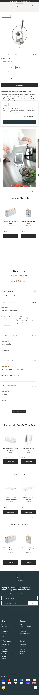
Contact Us (23, 631)
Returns (22, 629)
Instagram (23, 644)
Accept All (19, 121)
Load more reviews (19, 411)
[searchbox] (17, 291)
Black (20, 67)
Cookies (3, 656)
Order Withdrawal (25, 633)
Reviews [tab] (14, 275)
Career (3, 646)
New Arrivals (5, 629)
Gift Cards (4, 633)
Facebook (23, 646)
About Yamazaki (6, 644)
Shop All (3, 624)
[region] (19, 114)
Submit (33, 603)
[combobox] (9, 296)
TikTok (22, 653)
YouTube (22, 651)
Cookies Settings (28, 116)
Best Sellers (4, 626)
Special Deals (5, 631)
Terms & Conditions (7, 653)
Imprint (3, 658)
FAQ (21, 624)
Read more (7, 325)
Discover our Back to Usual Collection (19, 1)
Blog (2, 636)
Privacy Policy (5, 651)
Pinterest (22, 649)
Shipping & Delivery (25, 626)
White (12, 67)
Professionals (5, 649)
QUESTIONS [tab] (23, 275)
